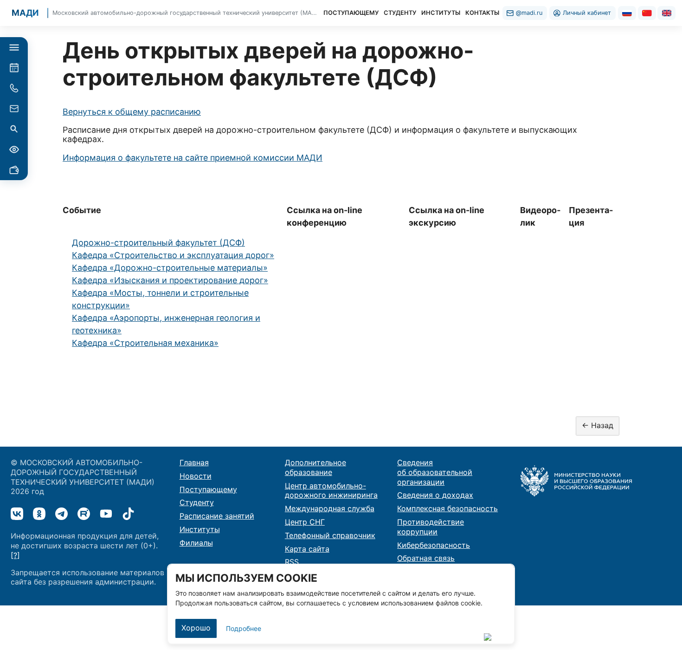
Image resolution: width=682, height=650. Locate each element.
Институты (200, 529)
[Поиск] (14, 129)
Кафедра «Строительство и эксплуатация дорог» (173, 255)
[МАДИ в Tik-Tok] (128, 513)
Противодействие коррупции (430, 526)
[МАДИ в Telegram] (61, 513)
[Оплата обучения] (14, 170)
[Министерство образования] (576, 480)
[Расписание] (14, 67)
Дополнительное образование (315, 467)
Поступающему (208, 489)
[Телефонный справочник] (14, 88)
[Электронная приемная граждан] (14, 108)
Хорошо (196, 627)
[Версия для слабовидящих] (14, 149)
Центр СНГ (305, 521)
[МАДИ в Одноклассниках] (39, 513)
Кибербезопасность (433, 545)
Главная (194, 462)
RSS (292, 561)
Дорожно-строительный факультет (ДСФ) (158, 242)
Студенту (197, 502)
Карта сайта (307, 548)
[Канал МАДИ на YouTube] (106, 513)
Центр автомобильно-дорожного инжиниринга (331, 490)
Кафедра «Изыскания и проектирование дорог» (170, 280)
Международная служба (329, 508)
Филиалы (196, 542)
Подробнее (243, 628)
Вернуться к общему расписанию (132, 112)
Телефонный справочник (330, 535)
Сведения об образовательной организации (434, 472)
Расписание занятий (217, 515)
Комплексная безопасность (447, 508)
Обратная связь (426, 558)
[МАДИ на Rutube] (83, 513)
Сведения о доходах (435, 495)
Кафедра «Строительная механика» (145, 343)
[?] (15, 555)
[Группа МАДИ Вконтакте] (17, 513)
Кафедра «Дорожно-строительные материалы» (170, 268)
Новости (196, 476)
